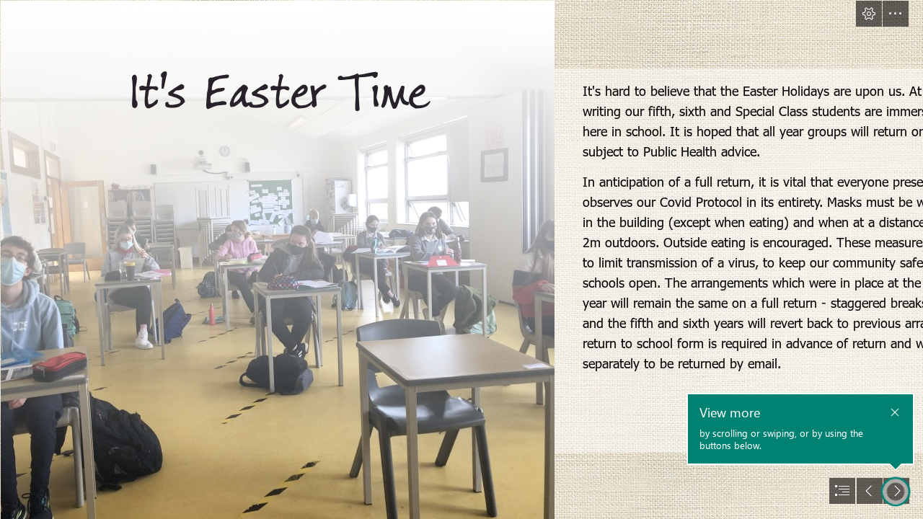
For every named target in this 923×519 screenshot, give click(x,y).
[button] (869, 14)
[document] (461, 259)
